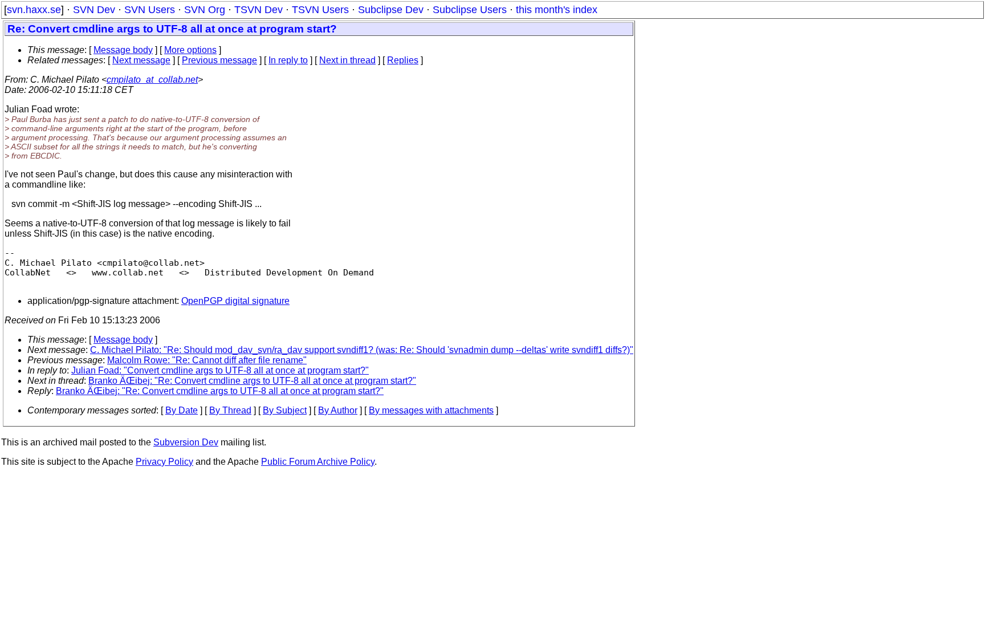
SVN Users (149, 9)
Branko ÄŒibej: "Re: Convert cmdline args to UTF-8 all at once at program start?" (252, 381)
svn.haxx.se (34, 9)
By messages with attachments (431, 410)
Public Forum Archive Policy (318, 461)
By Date (181, 410)
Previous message (219, 60)
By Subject (285, 410)
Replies (402, 60)
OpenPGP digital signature (235, 301)
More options (190, 50)
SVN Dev (94, 9)
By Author (337, 410)
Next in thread (347, 60)
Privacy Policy (164, 461)
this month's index (556, 9)
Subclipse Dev (391, 9)
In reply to (288, 60)
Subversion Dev (185, 442)
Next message (141, 60)
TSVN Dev (258, 9)
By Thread (230, 410)
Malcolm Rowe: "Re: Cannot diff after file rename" (207, 360)
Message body (123, 50)
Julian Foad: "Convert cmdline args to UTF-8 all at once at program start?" (220, 370)
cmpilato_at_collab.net (152, 79)
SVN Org (204, 9)
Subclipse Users (470, 9)
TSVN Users (320, 9)
